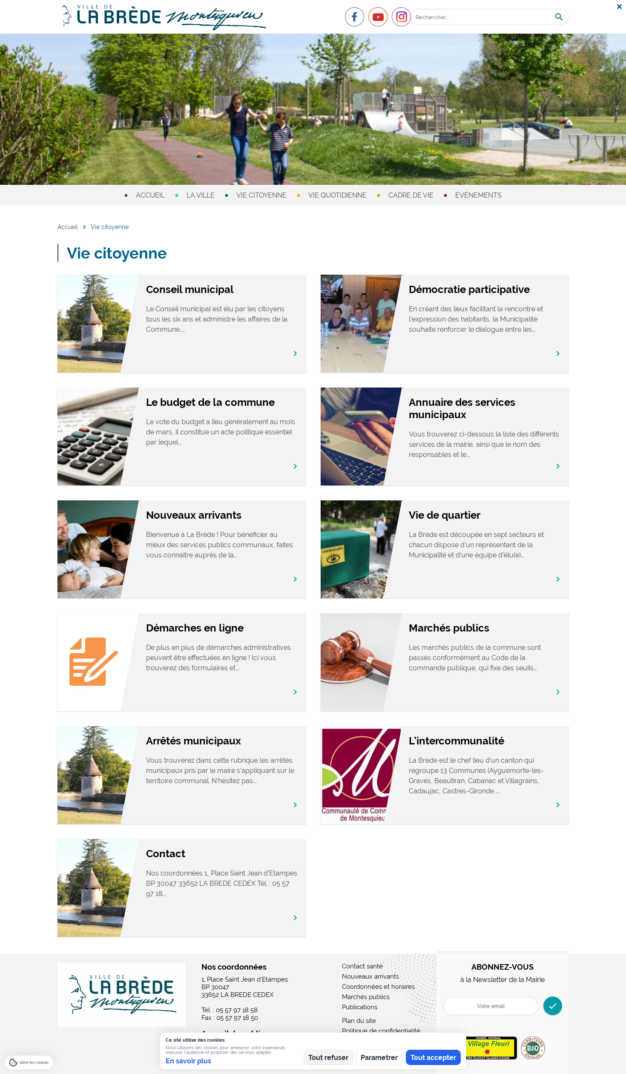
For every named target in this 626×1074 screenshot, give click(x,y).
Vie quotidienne (337, 195)
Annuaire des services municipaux (462, 408)
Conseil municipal (190, 289)
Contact (165, 853)
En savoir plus (188, 1061)
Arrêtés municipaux (193, 741)
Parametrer (379, 1058)
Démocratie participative (469, 289)
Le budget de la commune (210, 402)
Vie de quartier (444, 515)
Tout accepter (433, 1058)
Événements (478, 195)
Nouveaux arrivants (193, 515)
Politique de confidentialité (381, 1031)
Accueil (150, 195)
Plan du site (359, 1021)
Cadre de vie (411, 195)
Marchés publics (449, 628)
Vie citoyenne (261, 195)
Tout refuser (328, 1058)
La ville (201, 195)
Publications (359, 1007)
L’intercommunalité (456, 741)
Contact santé (362, 966)
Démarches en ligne (195, 628)
